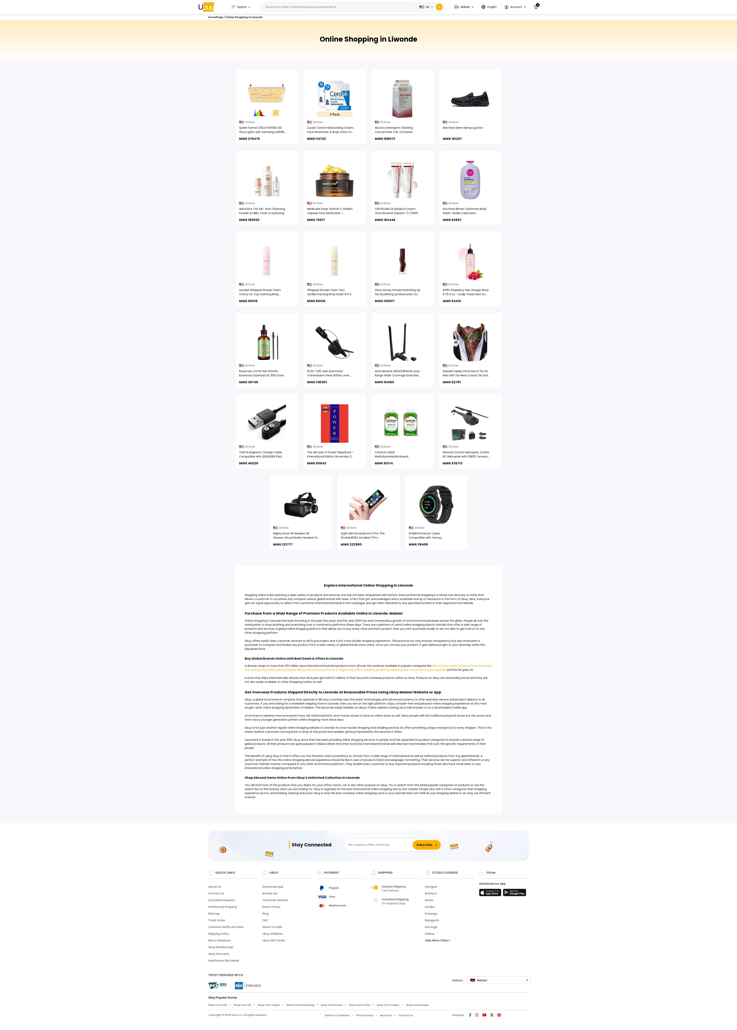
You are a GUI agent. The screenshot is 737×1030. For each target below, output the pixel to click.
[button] (463, 7)
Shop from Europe (417, 1005)
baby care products (415, 670)
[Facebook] (470, 1015)
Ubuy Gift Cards (273, 940)
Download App (272, 887)
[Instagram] (477, 1015)
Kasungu (431, 913)
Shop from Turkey (388, 1005)
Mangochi (432, 920)
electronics (439, 666)
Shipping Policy (218, 934)
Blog (265, 913)
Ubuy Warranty (218, 954)
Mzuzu (429, 900)
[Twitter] (492, 1015)
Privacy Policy (364, 1015)
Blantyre (431, 893)
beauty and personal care (304, 670)
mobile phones (458, 666)
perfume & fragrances (338, 670)
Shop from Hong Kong (300, 1005)
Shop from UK (242, 1005)
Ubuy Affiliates (272, 934)
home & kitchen (481, 666)
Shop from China (359, 1005)
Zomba (430, 907)
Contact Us (216, 893)
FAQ (265, 920)
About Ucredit (272, 927)
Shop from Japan (269, 1005)
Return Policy (271, 907)
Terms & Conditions (336, 1015)
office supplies (364, 670)
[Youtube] (484, 1015)
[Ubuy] (206, 6)
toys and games (256, 670)
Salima (429, 934)
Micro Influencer (219, 940)
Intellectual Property (222, 907)
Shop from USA (217, 1005)
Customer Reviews (275, 900)
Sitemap (214, 913)
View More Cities (437, 940)
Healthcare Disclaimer (223, 960)
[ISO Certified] (246, 985)
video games (276, 670)
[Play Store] (514, 893)
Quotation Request (221, 900)
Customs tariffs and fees (226, 927)
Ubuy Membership (220, 947)
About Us (214, 887)
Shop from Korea (331, 1005)
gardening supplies (388, 670)
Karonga (431, 927)
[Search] (439, 7)
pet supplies (438, 670)
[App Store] (490, 893)
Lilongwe (431, 887)
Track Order (216, 920)
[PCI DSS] (217, 985)
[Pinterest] (499, 1015)
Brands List (270, 893)
